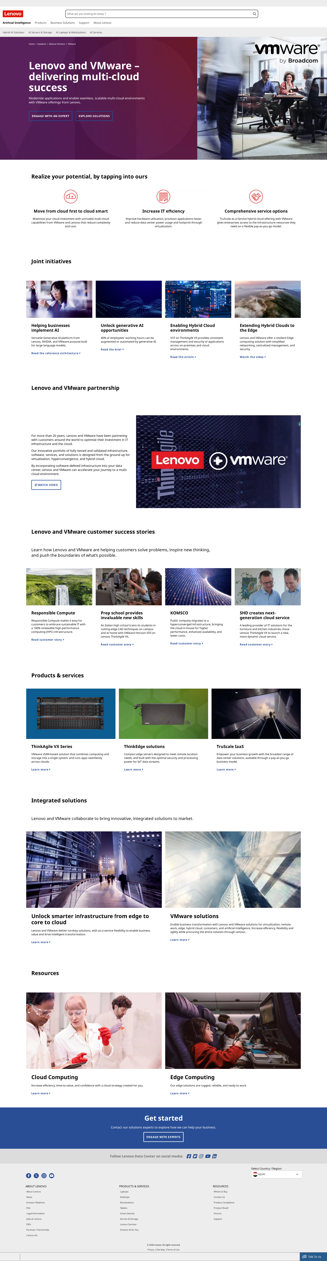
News (29, 1197)
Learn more (40, 769)
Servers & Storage (129, 1218)
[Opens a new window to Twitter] (195, 1156)
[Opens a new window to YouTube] (208, 1156)
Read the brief (111, 349)
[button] (254, 13)
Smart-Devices (127, 1213)
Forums (218, 1213)
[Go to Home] (13, 13)
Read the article (182, 357)
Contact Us (219, 1197)
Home (32, 43)
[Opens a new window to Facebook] (189, 1156)
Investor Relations (35, 1202)
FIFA (28, 1224)
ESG (28, 1207)
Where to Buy (221, 1191)
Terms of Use (173, 1249)
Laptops (124, 1191)
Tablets (123, 1207)
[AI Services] (104, 32)
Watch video (47, 485)
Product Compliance (224, 1202)
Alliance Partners (57, 43)
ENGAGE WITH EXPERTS (163, 1137)
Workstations (127, 1202)
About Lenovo (33, 1191)
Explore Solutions (94, 116)
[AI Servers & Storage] (53, 32)
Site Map (161, 1249)
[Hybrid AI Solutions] (26, 32)
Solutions (41, 43)
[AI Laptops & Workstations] (87, 32)
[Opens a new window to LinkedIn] (214, 1156)
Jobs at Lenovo (34, 1218)
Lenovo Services (128, 1224)
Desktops (125, 1197)
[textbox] (277, 1174)
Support (218, 1218)
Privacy (150, 1249)
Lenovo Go (31, 1235)
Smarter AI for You (129, 1229)
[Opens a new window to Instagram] (201, 1156)
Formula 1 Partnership (37, 1229)
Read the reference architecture (55, 353)
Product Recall (221, 1207)
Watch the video (252, 357)
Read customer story (47, 640)
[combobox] (158, 14)
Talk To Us (314, 1257)
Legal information (35, 1213)
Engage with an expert (50, 116)
